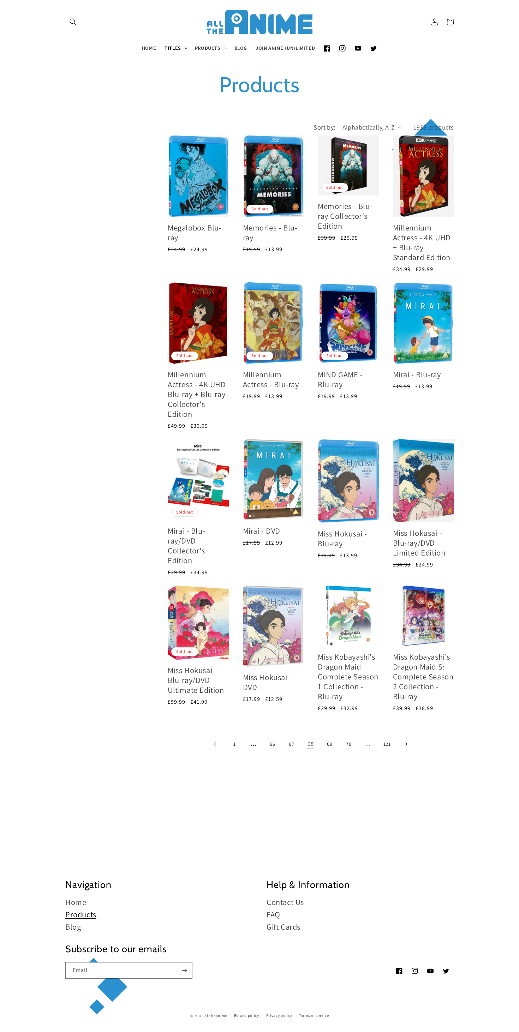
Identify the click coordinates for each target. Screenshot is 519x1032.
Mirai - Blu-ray (417, 374)
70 (348, 744)
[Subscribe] (184, 970)
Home (75, 902)
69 (329, 744)
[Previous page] (215, 744)
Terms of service (314, 1015)
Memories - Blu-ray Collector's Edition (345, 216)
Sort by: (324, 127)
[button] (73, 22)
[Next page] (406, 744)
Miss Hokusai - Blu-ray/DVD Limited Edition (419, 543)
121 (387, 744)
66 (272, 744)
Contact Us (285, 902)
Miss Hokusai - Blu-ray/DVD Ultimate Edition (196, 680)
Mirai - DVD (262, 531)
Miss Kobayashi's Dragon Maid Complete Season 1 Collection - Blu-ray (348, 676)
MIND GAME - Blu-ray (340, 379)
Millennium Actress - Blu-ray (271, 379)
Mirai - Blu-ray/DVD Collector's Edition (186, 545)
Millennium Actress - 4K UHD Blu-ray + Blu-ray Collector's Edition (197, 394)
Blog (73, 927)
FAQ (273, 914)
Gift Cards (283, 927)
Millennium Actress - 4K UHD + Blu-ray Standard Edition (422, 242)
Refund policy (246, 1015)
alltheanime (215, 1015)
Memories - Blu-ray (270, 232)
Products (80, 914)
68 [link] (311, 744)
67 (291, 744)
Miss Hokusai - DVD (267, 682)
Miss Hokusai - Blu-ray (342, 538)
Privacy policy (279, 1015)
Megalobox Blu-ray (194, 232)
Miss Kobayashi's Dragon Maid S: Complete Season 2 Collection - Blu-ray (423, 676)
